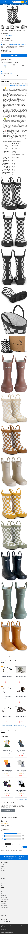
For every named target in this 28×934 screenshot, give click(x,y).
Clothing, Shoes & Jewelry (14, 85)
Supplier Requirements (5, 873)
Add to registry (21, 75)
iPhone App (3, 915)
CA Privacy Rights (4, 907)
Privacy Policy (4, 905)
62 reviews (10, 35)
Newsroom (3, 868)
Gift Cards (3, 885)
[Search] (22, 2)
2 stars (2, 838)
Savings (15, 4)
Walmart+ (3, 883)
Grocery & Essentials (23, 4)
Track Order (10, 858)
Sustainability (3, 872)
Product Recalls (4, 897)
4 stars (2, 835)
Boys (21, 85)
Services (11, 4)
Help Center (21, 856)
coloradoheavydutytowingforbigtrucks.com (18, 44)
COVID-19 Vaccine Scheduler (7, 890)
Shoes (24, 85)
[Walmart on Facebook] (2, 922)
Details (11, 73)
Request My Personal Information (7, 909)
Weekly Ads (19, 858)
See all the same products (22, 799)
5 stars (2, 833)
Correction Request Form (8, 810)
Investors (3, 870)
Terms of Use (3, 903)
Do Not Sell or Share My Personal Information (10, 910)
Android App (3, 917)
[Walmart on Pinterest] (9, 922)
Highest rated (16, 844)
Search (25, 846)
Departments (5, 4)
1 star (2, 839)
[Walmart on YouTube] (7, 922)
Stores (2, 880)
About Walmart (4, 864)
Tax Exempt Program (5, 899)
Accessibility (3, 895)
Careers (2, 866)
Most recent (8, 844)
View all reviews (5, 829)
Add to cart (14, 55)
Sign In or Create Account (11, 856)
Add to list (8, 75)
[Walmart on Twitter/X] (4, 922)
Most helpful (4, 846)
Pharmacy (3, 891)
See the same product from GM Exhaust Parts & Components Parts (14, 726)
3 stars (2, 836)
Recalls (2, 893)
